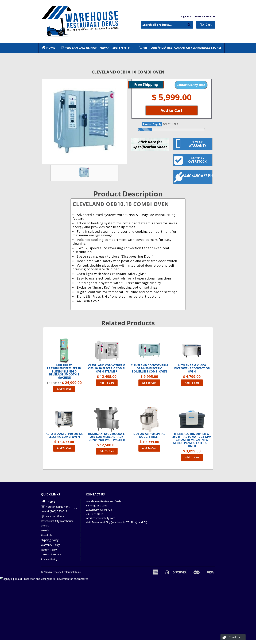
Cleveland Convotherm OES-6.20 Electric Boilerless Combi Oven (149, 368)
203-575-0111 (95, 513)
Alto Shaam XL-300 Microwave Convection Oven (192, 368)
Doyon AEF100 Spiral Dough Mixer (149, 435)
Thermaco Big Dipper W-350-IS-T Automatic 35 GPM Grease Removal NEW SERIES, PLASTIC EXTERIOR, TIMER (192, 440)
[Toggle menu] (75, 509)
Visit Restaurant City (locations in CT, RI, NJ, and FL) (116, 522)
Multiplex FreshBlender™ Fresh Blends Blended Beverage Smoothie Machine (64, 371)
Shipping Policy (50, 540)
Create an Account (204, 16)
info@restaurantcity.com (100, 518)
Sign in (185, 16)
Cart (208, 24)
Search (45, 530)
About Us (46, 535)
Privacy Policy (49, 559)
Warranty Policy (50, 544)
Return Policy (49, 549)
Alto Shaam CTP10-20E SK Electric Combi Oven (64, 435)
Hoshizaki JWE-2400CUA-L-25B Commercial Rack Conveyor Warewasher (106, 437)
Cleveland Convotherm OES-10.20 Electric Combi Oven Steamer (106, 368)
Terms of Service (51, 554)
